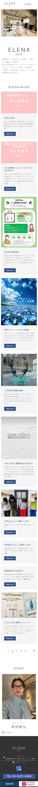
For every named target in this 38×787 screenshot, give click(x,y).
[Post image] (19, 102)
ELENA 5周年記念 (11, 252)
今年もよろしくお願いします (16, 521)
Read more (10, 134)
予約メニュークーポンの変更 (16, 329)
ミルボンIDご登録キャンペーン (17, 622)
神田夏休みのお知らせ (13, 570)
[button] (28, 4)
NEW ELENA (9, 117)
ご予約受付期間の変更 (13, 390)
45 (34, 651)
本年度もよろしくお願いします (17, 544)
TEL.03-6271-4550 (19, 776)
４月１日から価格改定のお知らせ (18, 463)
